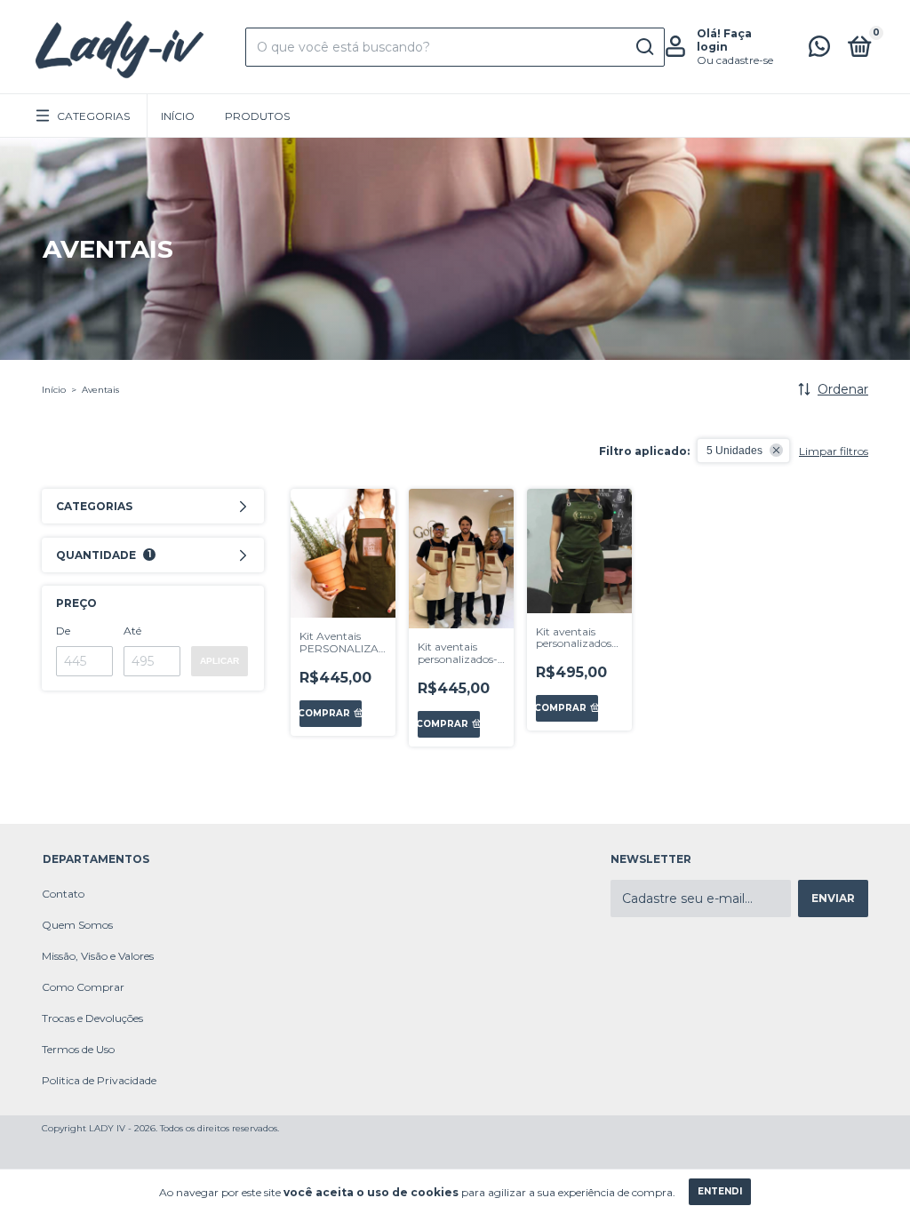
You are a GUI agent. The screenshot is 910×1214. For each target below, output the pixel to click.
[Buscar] (644, 47)
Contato (63, 893)
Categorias (93, 116)
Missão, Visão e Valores (98, 955)
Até (132, 630)
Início (178, 116)
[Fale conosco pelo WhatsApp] (819, 50)
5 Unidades (734, 450)
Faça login (724, 40)
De (63, 630)
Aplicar (219, 661)
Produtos (257, 116)
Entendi (720, 1191)
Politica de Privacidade (99, 1080)
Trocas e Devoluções (92, 1018)
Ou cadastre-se (735, 60)
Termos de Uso (78, 1049)
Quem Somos (77, 924)
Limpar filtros (833, 451)
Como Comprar (83, 987)
